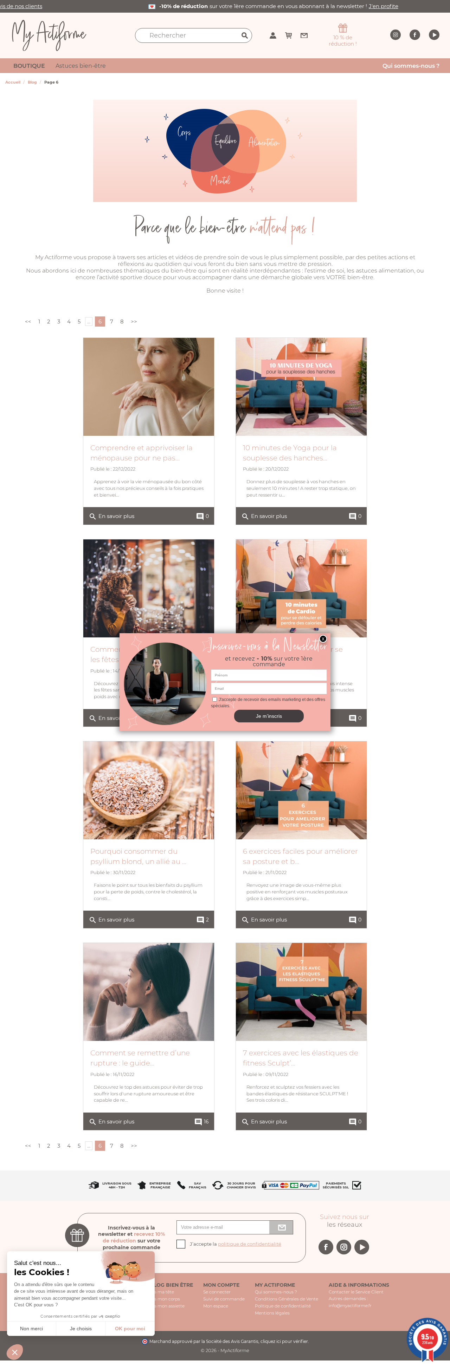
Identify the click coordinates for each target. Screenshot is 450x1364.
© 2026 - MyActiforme (225, 1350)
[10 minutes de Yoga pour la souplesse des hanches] (301, 387)
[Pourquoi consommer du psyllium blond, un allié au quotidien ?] (148, 790)
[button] (14, 1352)
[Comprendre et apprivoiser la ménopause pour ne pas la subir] (148, 387)
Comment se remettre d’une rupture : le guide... (140, 1058)
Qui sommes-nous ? (276, 1291)
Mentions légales (272, 1313)
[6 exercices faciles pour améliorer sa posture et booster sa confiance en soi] (301, 790)
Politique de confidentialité (283, 1306)
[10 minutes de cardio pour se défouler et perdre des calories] (301, 588)
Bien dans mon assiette (160, 1306)
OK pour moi (130, 1328)
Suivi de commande (224, 1298)
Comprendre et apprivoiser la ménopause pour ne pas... (141, 453)
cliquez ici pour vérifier (284, 1341)
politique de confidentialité (249, 1244)
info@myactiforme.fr (350, 1305)
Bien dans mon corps (158, 1298)
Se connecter (217, 1291)
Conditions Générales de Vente (286, 1298)
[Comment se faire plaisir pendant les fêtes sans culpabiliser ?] (148, 588)
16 (201, 1122)
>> (134, 321)
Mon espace (215, 1306)
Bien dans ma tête (155, 1291)
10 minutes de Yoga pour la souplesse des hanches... (290, 453)
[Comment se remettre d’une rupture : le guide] (148, 992)
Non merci (31, 1328)
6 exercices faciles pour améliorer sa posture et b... (300, 856)
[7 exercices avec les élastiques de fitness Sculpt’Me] (301, 992)
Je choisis (81, 1328)
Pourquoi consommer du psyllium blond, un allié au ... (138, 856)
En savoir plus (111, 516)
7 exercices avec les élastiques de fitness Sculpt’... (300, 1058)
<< (28, 321)
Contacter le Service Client (356, 1291)
